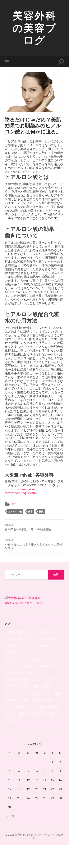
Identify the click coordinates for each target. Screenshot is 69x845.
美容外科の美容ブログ (34, 28)
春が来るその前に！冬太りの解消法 (28, 527)
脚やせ (11, 713)
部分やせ (38, 713)
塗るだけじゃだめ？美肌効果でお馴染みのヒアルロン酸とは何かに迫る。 (33, 125)
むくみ (29, 639)
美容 (14, 503)
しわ (31, 632)
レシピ (51, 679)
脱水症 (24, 713)
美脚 (20, 706)
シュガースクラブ (17, 652)
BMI (9, 632)
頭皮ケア (54, 713)
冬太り (11, 693)
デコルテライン (34, 659)
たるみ (43, 632)
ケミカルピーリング (19, 645)
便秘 (36, 686)
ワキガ (11, 686)
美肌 (41, 511)
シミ (55, 645)
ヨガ (39, 679)
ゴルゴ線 (41, 645)
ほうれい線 (13, 639)
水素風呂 (12, 699)
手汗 (46, 693)
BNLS (20, 632)
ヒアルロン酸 (15, 511)
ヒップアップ (15, 672)
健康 (46, 686)
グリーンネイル (48, 639)
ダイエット (40, 652)
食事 (9, 720)
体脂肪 (24, 686)
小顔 (36, 693)
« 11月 (10, 815)
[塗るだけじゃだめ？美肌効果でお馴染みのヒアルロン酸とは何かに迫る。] (34, 92)
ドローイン (13, 666)
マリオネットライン (19, 679)
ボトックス (35, 672)
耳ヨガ (32, 706)
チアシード (13, 659)
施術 (57, 693)
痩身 (25, 699)
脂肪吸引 (54, 706)
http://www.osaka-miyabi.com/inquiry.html (21, 491)
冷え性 (24, 693)
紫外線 (37, 699)
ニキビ (29, 666)
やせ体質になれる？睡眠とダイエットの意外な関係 (33, 544)
